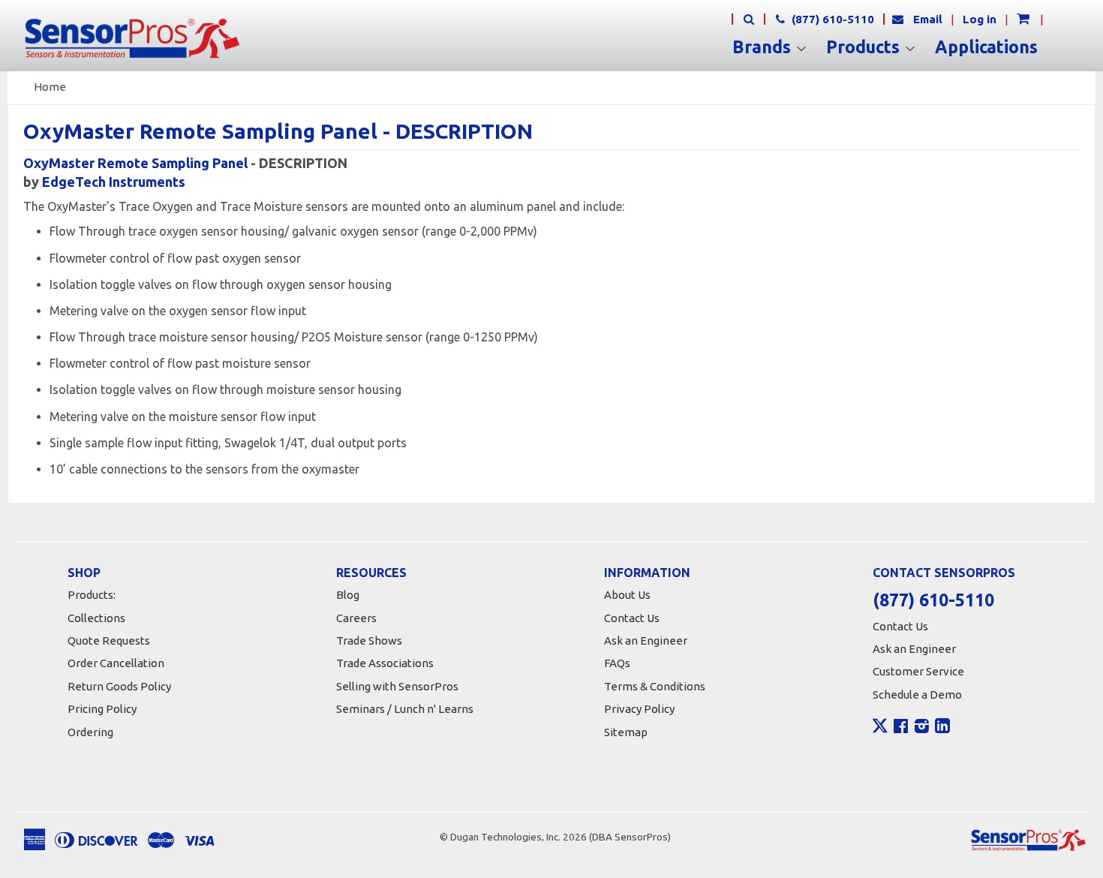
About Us (627, 594)
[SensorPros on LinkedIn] (942, 728)
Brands (763, 47)
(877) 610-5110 (831, 19)
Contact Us (632, 618)
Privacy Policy (639, 708)
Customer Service (918, 671)
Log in (979, 19)
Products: (92, 594)
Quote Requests (109, 640)
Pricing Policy (102, 708)
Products (865, 47)
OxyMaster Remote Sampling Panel (135, 162)
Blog (347, 594)
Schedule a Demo (917, 694)
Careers (356, 618)
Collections (96, 618)
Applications (986, 47)
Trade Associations (385, 663)
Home (50, 86)
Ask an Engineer (645, 640)
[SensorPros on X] (880, 729)
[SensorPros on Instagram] (922, 728)
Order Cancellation (116, 663)
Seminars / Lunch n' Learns (404, 708)
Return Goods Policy (119, 686)
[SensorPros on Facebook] (901, 728)
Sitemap (626, 732)
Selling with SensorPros (397, 686)
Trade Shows (369, 640)
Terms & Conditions (654, 686)
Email (927, 19)
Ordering (90, 732)
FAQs (617, 663)
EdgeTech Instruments (113, 181)
